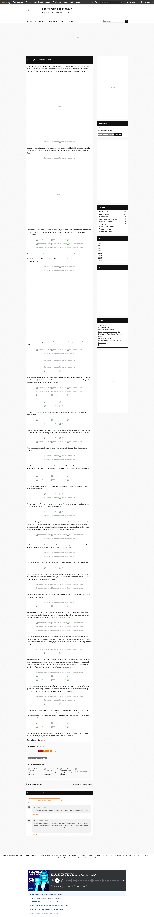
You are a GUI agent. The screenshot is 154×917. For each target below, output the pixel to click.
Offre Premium (143, 855)
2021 (100, 243)
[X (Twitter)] (92, 2)
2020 (100, 246)
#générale (102, 224)
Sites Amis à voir (40, 21)
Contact (70, 21)
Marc (18, 855)
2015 (100, 258)
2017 (100, 253)
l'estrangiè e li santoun (57, 8)
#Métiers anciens (105, 229)
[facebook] (89, 2)
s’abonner (58, 886)
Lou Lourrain (102, 343)
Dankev (100, 345)
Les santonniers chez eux (57, 21)
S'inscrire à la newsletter (37, 758)
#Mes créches (104, 217)
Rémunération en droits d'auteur (122, 855)
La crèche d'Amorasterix (106, 329)
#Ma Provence (104, 214)
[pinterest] (96, 2)
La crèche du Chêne (104, 338)
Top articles (73, 855)
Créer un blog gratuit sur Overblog (53, 855)
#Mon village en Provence (108, 219)
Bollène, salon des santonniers (39, 60)
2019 (100, 248)
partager (70, 886)
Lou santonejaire (103, 327)
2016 (100, 256)
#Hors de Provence (106, 221)
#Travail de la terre (105, 231)
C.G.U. (105, 855)
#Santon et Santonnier (38, 740)
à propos (82, 886)
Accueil (29, 21)
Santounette (102, 325)
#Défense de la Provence (107, 226)
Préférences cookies (90, 858)
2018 (100, 251)
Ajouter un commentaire (44, 800)
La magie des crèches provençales (109, 332)
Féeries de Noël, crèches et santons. (109, 340)
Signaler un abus (94, 855)
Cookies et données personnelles (67, 858)
